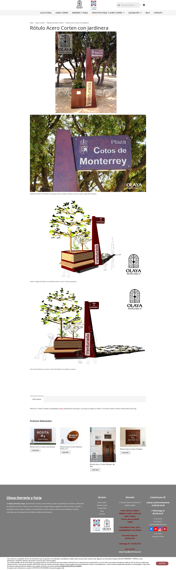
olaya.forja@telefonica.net (130, 552)
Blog (101, 511)
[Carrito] (144, 5)
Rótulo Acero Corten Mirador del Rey (102, 465)
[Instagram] (160, 529)
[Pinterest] (165, 529)
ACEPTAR (162, 563)
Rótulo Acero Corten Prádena (131, 449)
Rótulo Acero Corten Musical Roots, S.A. (71, 448)
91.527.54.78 (158, 519)
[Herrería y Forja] (102, 525)
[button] (117, 35)
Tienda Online (102, 508)
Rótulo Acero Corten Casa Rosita (42, 447)
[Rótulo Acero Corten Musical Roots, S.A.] (73, 436)
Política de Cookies (158, 536)
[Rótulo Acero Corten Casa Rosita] (43, 436)
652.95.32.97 (158, 522)
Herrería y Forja (102, 505)
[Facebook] (151, 529)
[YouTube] (156, 529)
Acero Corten (40, 23)
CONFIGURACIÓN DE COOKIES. (71, 566)
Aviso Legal (158, 534)
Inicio (31, 23)
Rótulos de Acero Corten (55, 23)
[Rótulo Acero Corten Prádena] (133, 437)
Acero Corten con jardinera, (48, 408)
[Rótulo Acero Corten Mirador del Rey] (103, 444)
